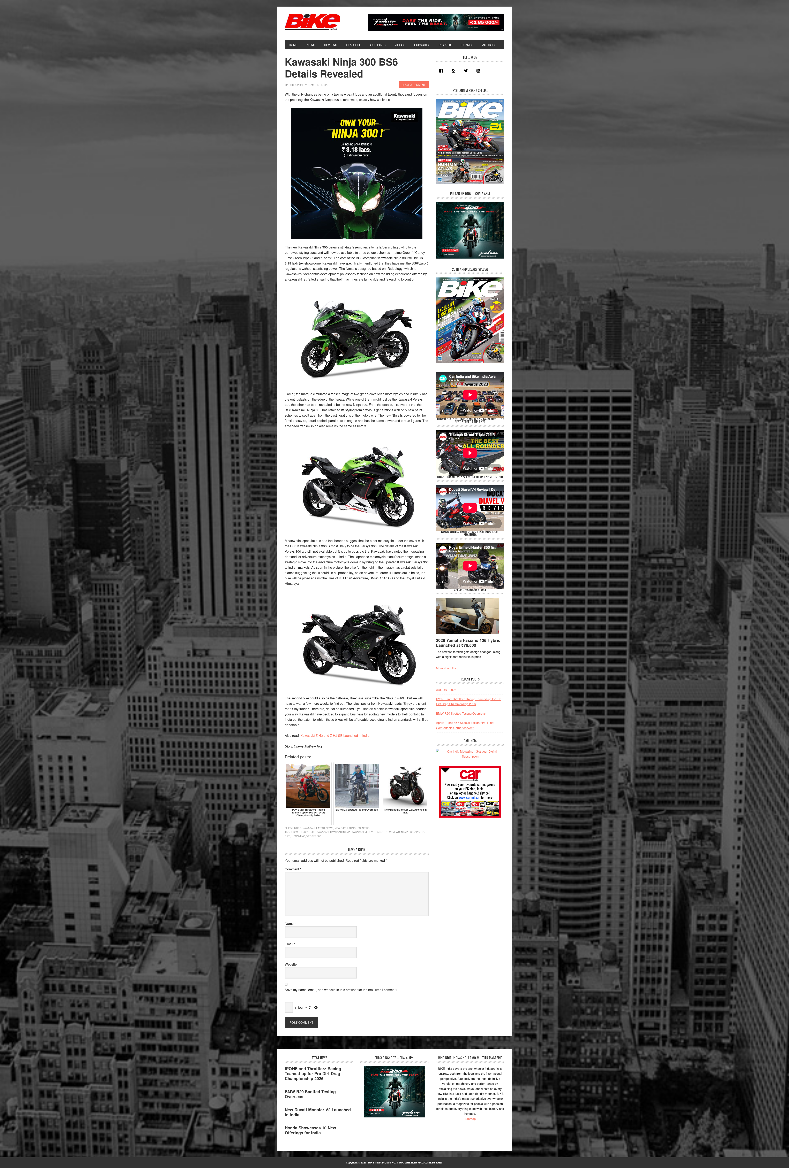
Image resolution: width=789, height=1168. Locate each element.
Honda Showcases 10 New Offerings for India (310, 1130)
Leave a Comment (413, 85)
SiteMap (470, 1118)
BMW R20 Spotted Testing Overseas (461, 713)
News (365, 828)
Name (290, 923)
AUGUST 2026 (446, 689)
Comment (293, 869)
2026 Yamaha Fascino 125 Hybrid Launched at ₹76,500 (468, 642)
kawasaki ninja (340, 832)
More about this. (447, 668)
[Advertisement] (467, 851)
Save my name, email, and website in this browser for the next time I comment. (341, 989)
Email (290, 944)
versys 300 (313, 836)
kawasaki (323, 832)
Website (291, 964)
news (396, 832)
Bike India (312, 22)
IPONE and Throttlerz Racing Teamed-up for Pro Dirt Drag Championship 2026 (313, 1073)
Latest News (324, 828)
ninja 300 (407, 832)
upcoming (298, 836)
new (388, 832)
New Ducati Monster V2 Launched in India (318, 1112)
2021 (306, 832)
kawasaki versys (363, 832)
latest (380, 832)
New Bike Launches (348, 828)
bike (312, 832)
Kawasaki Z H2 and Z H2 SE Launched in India (334, 735)
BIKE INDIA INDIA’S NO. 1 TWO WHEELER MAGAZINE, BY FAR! (405, 1162)
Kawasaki (309, 828)
